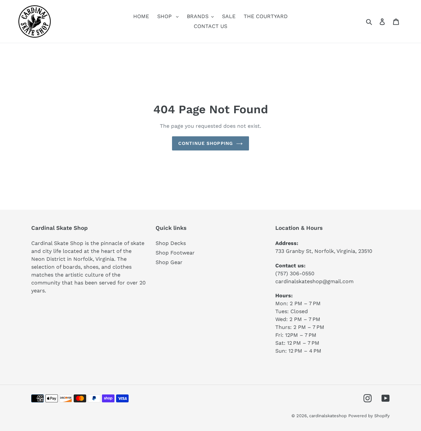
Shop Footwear (175, 253)
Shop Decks (171, 243)
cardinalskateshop (328, 415)
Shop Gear (169, 262)
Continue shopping (205, 143)
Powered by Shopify (369, 415)
